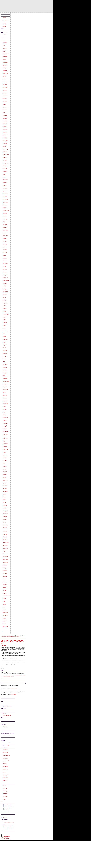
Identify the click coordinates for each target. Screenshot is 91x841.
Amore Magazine (45, 6)
